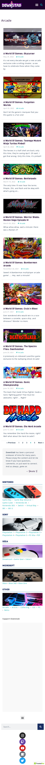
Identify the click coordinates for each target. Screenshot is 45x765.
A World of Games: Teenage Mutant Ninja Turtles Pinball (22, 142)
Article (15, 607)
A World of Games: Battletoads (19, 178)
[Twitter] (22, 760)
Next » (41, 443)
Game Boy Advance (22, 500)
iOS (33, 607)
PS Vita (32, 535)
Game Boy (6, 500)
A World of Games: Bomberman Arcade (20, 264)
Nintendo (7, 482)
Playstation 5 (21, 535)
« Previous (11, 443)
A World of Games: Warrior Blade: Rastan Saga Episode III (21, 219)
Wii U (10, 508)
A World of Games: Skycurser (19, 53)
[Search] (41, 727)
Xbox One (22, 583)
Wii (3, 508)
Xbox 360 (13, 583)
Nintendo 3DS (8, 505)
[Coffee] (22, 754)
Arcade (21, 57)
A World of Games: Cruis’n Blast (20, 308)
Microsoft (8, 565)
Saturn (29, 559)
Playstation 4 (8, 535)
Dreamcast (7, 559)
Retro (6, 610)
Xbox (4, 583)
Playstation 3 (34, 532)
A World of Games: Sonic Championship (16, 384)
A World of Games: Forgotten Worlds (18, 104)
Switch (21, 505)
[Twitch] (22, 742)
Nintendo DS (21, 503)
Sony (5, 514)
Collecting (24, 607)
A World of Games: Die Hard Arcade (22, 426)
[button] (36, 4)
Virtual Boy (31, 505)
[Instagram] (22, 735)
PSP (38, 535)
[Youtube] (22, 748)
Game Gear (19, 559)
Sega (5, 541)
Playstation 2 (21, 532)
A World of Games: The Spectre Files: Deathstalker (20, 348)
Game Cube (7, 503)
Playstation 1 (8, 532)
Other (6, 589)
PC (39, 607)
